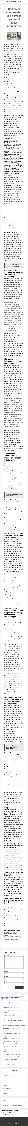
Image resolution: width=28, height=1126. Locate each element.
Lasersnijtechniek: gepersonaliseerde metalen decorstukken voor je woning (13, 1022)
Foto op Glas (7, 935)
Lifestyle (5, 1085)
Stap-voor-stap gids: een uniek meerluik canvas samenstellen (14, 1063)
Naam (6, 971)
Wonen (5, 1093)
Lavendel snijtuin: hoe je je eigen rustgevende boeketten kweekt (12, 1035)
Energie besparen (7, 1075)
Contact (5, 1100)
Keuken (5, 1080)
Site (5, 981)
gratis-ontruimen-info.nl (14, 1)
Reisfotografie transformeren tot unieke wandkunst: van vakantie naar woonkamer (14, 1028)
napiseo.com (9, 1114)
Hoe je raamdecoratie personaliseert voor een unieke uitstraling (13, 938)
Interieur (5, 1078)
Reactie (6, 955)
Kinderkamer (6, 1083)
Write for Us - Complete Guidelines (12, 1105)
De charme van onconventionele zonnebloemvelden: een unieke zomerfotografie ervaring (11, 1057)
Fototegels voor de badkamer (12, 936)
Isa (14, 30)
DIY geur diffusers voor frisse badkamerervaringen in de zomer (12, 1017)
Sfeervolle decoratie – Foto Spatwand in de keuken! (11, 933)
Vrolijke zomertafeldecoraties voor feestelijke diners (12, 1050)
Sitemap (5, 1103)
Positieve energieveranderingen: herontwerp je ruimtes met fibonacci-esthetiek (13, 1010)
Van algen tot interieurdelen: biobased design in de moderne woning (13, 1045)
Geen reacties (20, 30)
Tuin (4, 1090)
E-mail (6, 976)
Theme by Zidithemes (14, 1124)
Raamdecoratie (7, 1088)
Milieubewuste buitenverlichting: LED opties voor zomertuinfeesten (13, 1040)
